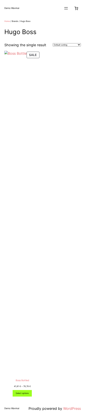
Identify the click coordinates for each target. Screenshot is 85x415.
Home (7, 21)
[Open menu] (66, 8)
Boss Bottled (22, 380)
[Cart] (76, 8)
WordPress (72, 408)
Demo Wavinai (11, 8)
